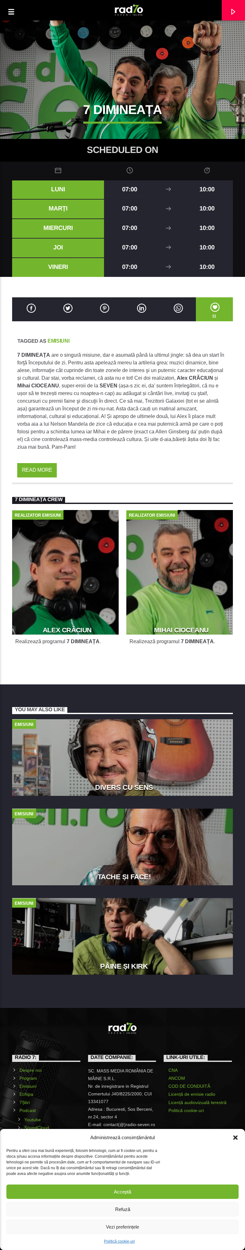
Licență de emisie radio (191, 1094)
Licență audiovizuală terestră (197, 1102)
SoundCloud (36, 1127)
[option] (65, 587)
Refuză (122, 1209)
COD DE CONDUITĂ (189, 1086)
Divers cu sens (124, 787)
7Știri (24, 1102)
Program (28, 1078)
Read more (37, 470)
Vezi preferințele (122, 1227)
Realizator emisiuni (38, 515)
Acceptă (122, 1191)
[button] (235, 1137)
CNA (173, 1070)
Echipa (26, 1094)
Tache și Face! (124, 877)
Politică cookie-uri (119, 1241)
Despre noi (30, 1070)
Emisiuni (58, 341)
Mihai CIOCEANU (181, 630)
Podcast (27, 1110)
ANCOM (176, 1078)
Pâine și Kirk (124, 966)
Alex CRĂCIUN (67, 630)
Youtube (32, 1119)
